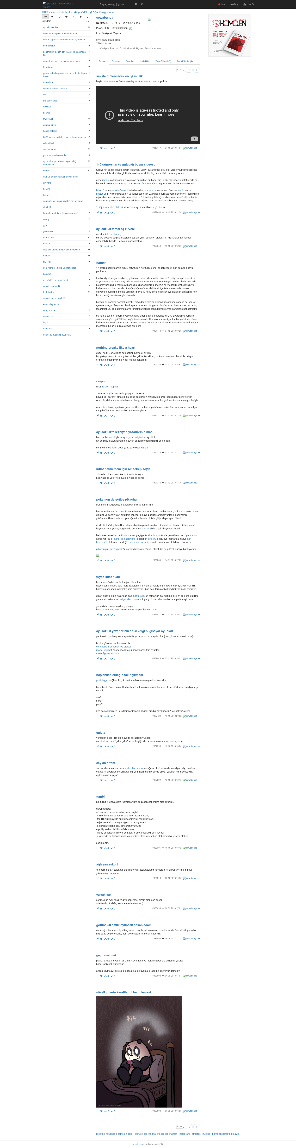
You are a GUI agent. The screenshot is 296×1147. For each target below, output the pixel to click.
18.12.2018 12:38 (173, 212)
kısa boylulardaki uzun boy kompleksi (61, 249)
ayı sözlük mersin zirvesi (55, 280)
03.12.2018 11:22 (173, 452)
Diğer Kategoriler (102, 12)
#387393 (156, 746)
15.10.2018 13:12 (173, 847)
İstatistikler (66, 12)
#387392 (156, 779)
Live (222, 4)
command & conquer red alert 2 (113, 646)
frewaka (47, 106)
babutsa (47, 273)
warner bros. (118, 511)
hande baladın (50, 130)
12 (188, 70)
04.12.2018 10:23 (173, 330)
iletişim (100, 1133)
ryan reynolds (115, 549)
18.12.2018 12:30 (173, 245)
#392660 (156, 212)
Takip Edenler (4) (185, 61)
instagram (184, 1133)
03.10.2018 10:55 (173, 877)
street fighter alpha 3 (107, 653)
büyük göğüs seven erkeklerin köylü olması (64, 39)
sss (145, 1133)
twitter (173, 1133)
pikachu (115, 538)
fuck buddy (48, 292)
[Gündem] (45, 16)
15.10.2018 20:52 (173, 715)
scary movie (49, 310)
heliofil (46, 194)
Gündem (50, 12)
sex (45, 94)
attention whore (135, 768)
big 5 (45, 322)
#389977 (156, 614)
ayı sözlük (82, 12)
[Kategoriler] (80, 16)
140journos (103, 207)
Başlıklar (116, 61)
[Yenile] (87, 16)
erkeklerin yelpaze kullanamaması (60, 33)
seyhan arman (50, 149)
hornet (46, 170)
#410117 (156, 147)
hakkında (110, 1133)
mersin (46, 255)
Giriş (235, 4)
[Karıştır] (73, 16)
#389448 (156, 658)
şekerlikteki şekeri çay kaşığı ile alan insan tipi (64, 53)
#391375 (156, 482)
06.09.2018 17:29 (173, 908)
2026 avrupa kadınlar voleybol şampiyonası (64, 137)
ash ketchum (128, 538)
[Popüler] (52, 16)
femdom (146, 183)
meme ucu (48, 237)
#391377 (156, 415)
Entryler (102, 61)
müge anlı (48, 118)
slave (123, 190)
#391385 (156, 364)
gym (45, 225)
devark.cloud (138, 1143)
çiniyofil (47, 182)
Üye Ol (250, 4)
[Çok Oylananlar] (59, 16)
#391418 (156, 330)
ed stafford (48, 143)
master (116, 190)
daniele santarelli (51, 286)
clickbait (119, 207)
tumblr (206, 1133)
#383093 (156, 1110)
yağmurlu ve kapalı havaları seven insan (63, 200)
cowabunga (104, 17)
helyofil (46, 188)
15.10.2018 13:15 (173, 779)
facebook (163, 1133)
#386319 (156, 877)
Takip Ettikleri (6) (163, 61)
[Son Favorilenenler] (66, 16)
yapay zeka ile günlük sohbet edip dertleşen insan (65, 75)
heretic (46, 112)
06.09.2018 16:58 (173, 1110)
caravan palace (151, 81)
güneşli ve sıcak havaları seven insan (61, 61)
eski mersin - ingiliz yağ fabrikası (59, 267)
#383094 (156, 975)
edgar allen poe (128, 599)
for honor (115, 234)
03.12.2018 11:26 (173, 415)
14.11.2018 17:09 (173, 559)
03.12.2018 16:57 (173, 364)
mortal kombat (104, 650)
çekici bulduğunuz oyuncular (57, 334)
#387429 (156, 715)
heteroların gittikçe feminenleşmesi (60, 213)
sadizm (182, 190)
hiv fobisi (47, 261)
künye (138, 1133)
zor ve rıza (150, 190)
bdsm (106, 180)
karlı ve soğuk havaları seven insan (60, 176)
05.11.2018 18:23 (173, 658)
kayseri (46, 243)
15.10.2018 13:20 (173, 746)
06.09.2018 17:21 (173, 938)
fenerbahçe (48, 67)
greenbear (48, 231)
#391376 (156, 452)
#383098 (156, 938)
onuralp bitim (49, 124)
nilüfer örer (48, 316)
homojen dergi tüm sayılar (226, 1133)
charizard (167, 525)
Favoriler (130, 61)
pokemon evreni (137, 542)
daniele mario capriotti (54, 298)
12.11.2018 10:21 (173, 614)
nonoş (46, 219)
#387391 (156, 847)
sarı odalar (48, 82)
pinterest (196, 1133)
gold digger (102, 680)
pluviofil (47, 207)
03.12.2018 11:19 (173, 482)
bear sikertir (49, 45)
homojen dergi (125, 1133)
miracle (107, 81)
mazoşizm (101, 193)
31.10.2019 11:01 (173, 147)
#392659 (156, 245)
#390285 (156, 559)
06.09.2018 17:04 (173, 975)
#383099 (156, 908)
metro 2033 (139, 595)
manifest (47, 328)
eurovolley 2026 (51, 304)
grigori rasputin (110, 386)
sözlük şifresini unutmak (55, 88)
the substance (50, 100)
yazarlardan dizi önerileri (55, 155)
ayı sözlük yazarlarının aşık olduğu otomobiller (60, 163)
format (152, 1133)
